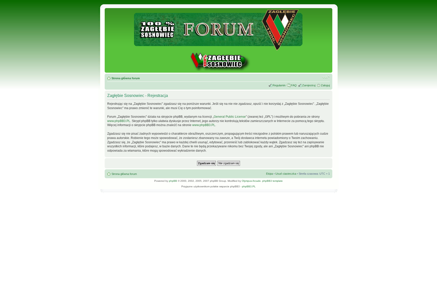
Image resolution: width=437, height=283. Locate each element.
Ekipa (269, 173)
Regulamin (279, 85)
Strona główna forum (126, 78)
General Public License (230, 116)
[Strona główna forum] (218, 48)
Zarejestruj (308, 85)
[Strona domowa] (218, 70)
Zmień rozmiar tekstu (326, 77)
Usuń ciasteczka (285, 173)
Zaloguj (325, 85)
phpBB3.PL (249, 186)
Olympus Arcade (251, 180)
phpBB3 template (272, 180)
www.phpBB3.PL (118, 121)
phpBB (173, 180)
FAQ (294, 85)
